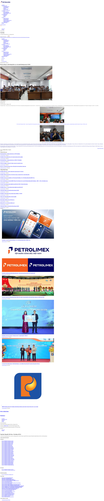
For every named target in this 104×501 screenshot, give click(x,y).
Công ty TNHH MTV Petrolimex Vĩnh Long (8, 461)
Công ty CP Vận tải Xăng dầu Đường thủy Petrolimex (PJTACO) (10, 480)
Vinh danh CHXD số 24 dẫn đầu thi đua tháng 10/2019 (9, 206)
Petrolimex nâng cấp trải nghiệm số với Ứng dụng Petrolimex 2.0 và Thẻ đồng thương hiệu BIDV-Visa (17, 177)
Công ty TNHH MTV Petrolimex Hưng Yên (7, 447)
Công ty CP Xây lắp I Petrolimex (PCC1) (7, 492)
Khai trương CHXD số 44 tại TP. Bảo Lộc (7, 199)
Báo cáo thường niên (6, 12)
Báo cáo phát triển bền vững (7, 46)
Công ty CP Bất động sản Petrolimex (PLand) (8, 494)
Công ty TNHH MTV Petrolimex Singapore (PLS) (8, 470)
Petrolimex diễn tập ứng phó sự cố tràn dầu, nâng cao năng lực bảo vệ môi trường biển (14, 174)
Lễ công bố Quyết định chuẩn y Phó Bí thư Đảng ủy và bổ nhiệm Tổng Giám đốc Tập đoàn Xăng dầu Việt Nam (21, 363)
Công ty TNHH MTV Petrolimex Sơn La (7, 457)
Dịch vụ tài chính (6, 9)
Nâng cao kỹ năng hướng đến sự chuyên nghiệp (8, 196)
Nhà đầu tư (3, 44)
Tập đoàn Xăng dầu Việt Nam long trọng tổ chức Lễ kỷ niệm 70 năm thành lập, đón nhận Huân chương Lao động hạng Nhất (23, 297)
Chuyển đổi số (21, 37)
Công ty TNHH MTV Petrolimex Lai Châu (7, 449)
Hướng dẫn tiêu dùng (17, 37)
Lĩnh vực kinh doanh (7, 37)
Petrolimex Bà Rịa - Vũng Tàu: (4, 62)
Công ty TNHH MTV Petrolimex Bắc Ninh (7, 441)
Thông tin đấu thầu (6, 55)
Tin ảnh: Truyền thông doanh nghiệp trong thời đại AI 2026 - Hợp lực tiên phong (14, 184)
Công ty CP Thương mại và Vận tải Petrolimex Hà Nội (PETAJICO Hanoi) (12, 487)
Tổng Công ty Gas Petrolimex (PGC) (7, 478)
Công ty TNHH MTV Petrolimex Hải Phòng (8, 448)
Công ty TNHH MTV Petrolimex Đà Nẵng (7, 463)
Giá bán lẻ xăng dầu (2, 24)
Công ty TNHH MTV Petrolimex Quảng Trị (7, 456)
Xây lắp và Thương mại (7, 10)
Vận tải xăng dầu (6, 7)
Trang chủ (3, 58)
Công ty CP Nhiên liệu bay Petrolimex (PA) (7, 474)
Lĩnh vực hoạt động (4, 5)
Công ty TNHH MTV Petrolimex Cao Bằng (7, 442)
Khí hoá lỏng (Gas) (6, 41)
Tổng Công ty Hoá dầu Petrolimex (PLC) (7, 477)
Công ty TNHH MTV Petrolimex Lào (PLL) (8, 469)
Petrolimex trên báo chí (7, 21)
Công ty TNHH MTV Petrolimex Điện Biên (7, 462)
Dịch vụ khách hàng (4, 22)
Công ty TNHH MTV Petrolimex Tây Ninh (7, 460)
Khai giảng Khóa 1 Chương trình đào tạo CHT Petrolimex (10, 153)
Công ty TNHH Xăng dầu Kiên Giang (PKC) (8, 496)
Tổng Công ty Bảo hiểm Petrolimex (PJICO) (8, 479)
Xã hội (4, 49)
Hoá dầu (5, 8)
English (3, 29)
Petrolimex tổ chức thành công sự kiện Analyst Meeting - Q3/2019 (11, 193)
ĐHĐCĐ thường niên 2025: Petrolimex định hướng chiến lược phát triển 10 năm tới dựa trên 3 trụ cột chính (20, 406)
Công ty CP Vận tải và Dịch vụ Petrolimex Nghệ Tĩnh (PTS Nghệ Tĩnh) (11, 484)
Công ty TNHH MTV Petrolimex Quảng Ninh (8, 455)
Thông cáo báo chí (6, 18)
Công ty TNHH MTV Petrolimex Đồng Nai (7, 464)
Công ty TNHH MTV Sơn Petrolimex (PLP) (7, 495)
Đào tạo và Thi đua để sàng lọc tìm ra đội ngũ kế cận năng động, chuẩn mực (13, 166)
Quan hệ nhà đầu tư (6, 11)
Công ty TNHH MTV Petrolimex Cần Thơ (7, 443)
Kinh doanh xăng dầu (6, 6)
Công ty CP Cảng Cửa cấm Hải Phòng (7, 483)
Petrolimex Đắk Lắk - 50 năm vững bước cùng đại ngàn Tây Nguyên (11, 171)
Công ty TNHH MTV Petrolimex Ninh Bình (7, 453)
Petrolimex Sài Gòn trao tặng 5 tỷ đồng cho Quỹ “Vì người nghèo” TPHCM (14, 335)
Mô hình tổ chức (2, 37)
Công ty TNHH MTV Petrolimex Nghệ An (7, 452)
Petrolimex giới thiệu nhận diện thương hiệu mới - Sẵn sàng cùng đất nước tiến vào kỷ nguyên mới (18, 273)
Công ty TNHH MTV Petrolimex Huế (7, 445)
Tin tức (3, 17)
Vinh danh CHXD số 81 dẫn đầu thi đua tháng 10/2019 (9, 190)
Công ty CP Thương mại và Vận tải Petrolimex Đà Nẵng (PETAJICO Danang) (12, 486)
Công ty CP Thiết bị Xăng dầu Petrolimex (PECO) (8, 491)
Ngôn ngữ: (1, 428)
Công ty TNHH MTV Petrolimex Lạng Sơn (7, 451)
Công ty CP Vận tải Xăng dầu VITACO (7, 482)
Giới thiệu (3, 38)
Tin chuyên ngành (6, 19)
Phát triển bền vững (4, 14)
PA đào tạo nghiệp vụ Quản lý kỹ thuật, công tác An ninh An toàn (11, 163)
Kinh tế (4, 16)
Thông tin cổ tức (6, 13)
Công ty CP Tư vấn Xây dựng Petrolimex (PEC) (8, 490)
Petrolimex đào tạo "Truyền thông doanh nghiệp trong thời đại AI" (11, 187)
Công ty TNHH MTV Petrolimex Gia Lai (7, 444)
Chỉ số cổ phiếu (12, 37)
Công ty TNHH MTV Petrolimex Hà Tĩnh (7, 446)
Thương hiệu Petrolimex (26, 37)
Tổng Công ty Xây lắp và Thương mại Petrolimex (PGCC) (9, 488)
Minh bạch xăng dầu (6, 52)
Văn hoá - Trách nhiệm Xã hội (7, 20)
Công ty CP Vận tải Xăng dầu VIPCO (7, 481)
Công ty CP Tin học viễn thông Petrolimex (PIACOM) (9, 489)
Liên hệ (3, 23)
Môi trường (5, 15)
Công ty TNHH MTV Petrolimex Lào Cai (7, 450)
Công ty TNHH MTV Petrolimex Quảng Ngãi (8, 454)
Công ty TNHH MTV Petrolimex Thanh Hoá (8, 458)
